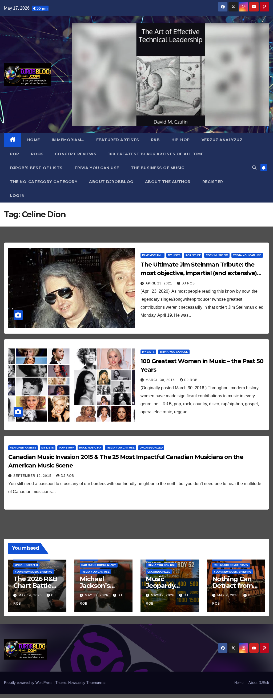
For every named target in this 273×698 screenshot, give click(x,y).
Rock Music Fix (217, 255)
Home (33, 139)
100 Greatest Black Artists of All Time (155, 154)
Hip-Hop (180, 139)
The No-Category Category (43, 181)
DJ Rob (188, 283)
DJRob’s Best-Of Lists (36, 167)
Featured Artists (117, 139)
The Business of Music (157, 167)
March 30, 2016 (161, 380)
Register (212, 181)
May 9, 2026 (228, 595)
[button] (254, 167)
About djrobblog (111, 181)
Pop (14, 154)
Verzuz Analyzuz (222, 139)
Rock (37, 154)
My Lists (174, 255)
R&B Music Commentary (98, 565)
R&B (155, 139)
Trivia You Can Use (96, 167)
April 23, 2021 (159, 283)
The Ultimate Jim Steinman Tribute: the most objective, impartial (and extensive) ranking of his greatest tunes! (198, 273)
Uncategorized (151, 447)
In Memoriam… (68, 139)
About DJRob (258, 683)
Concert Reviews (76, 154)
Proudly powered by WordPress (29, 683)
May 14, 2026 (30, 595)
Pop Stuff (193, 255)
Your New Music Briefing (34, 571)
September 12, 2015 (33, 476)
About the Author (168, 181)
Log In (17, 195)
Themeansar (95, 683)
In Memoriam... (152, 255)
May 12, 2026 (97, 595)
